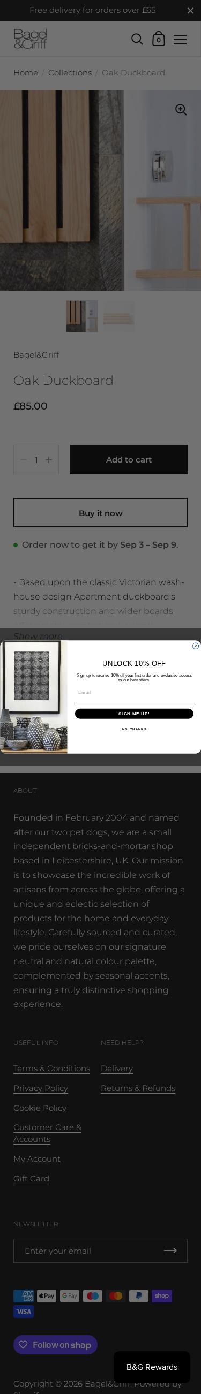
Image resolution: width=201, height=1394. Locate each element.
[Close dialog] (195, 646)
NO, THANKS (134, 729)
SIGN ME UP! (134, 713)
